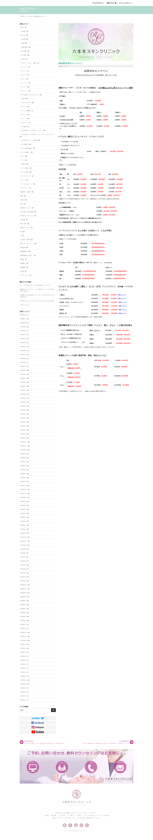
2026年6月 (23, 322)
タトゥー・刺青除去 (25, 110)
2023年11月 (23, 446)
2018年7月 (23, 696)
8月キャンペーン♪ (25, 305)
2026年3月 (23, 334)
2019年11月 (23, 636)
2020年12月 (23, 584)
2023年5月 (23, 469)
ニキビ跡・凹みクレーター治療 (28, 140)
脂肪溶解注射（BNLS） (26, 255)
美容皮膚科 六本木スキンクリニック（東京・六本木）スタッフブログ (34, 3)
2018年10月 (23, 684)
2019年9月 (23, 644)
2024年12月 (23, 394)
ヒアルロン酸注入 (25, 152)
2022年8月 (23, 505)
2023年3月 (23, 477)
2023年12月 (23, 442)
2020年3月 (23, 620)
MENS (22, 27)
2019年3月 (23, 664)
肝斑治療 (22, 247)
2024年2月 (23, 434)
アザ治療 (22, 59)
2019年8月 (23, 648)
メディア (22, 180)
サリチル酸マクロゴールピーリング (29, 94)
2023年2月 (23, 481)
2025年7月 (23, 366)
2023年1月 (23, 485)
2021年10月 (23, 545)
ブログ (22, 160)
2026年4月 (23, 330)
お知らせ (22, 35)
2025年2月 (23, 386)
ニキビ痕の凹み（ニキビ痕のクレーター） (31, 130)
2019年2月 (23, 668)
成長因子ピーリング (25, 207)
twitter (38, 718)
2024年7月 (23, 414)
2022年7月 (23, 509)
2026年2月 (23, 338)
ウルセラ (22, 79)
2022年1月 (23, 533)
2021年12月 (23, 537)
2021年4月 (23, 569)
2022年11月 (23, 493)
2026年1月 (23, 342)
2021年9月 (23, 549)
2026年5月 (23, 326)
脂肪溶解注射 (23, 251)
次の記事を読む (106, 742)
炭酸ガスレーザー (25, 227)
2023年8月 (23, 457)
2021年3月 (23, 573)
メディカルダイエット (26, 184)
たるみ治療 (23, 51)
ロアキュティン (24, 188)
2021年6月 (23, 561)
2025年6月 (23, 370)
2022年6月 (23, 513)
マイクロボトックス (25, 176)
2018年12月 (23, 676)
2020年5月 (23, 612)
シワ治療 (22, 98)
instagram (38, 727)
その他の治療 (23, 47)
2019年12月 (23, 632)
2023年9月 (23, 454)
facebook (38, 723)
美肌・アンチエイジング (26, 243)
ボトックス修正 (24, 168)
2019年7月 (23, 652)
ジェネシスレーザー (25, 102)
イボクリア (23, 71)
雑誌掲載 (22, 267)
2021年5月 (23, 565)
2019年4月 (23, 660)
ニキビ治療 (23, 126)
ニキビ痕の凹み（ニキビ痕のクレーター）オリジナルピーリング (37, 134)
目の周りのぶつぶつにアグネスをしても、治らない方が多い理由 (37, 301)
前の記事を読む (44, 742)
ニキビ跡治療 (23, 144)
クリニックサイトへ (125, 3)
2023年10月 (23, 450)
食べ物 (22, 271)
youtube (38, 732)
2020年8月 (23, 600)
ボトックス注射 (24, 172)
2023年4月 (23, 473)
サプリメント (23, 90)
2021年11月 (23, 541)
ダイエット (23, 114)
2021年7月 (23, 557)
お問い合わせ (120, 762)
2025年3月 (23, 382)
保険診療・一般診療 (25, 192)
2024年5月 (23, 422)
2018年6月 (23, 700)
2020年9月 (23, 596)
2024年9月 (23, 406)
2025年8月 (23, 362)
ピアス (22, 156)
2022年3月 (23, 525)
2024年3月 (23, 430)
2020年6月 (23, 608)
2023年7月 (23, 461)
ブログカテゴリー (98, 3)
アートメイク (23, 67)
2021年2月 (23, 577)
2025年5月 (23, 374)
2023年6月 (23, 465)
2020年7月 (23, 604)
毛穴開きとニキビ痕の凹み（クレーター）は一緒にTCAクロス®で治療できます (37, 296)
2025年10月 (23, 354)
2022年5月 (23, 517)
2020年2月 (23, 624)
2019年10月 (23, 640)
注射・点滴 (23, 223)
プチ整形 (22, 164)
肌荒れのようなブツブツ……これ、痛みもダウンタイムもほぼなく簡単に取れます (37, 290)
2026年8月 (23, 315)
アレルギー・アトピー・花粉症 (28, 63)
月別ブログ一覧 (111, 3)
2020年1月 (23, 628)
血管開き (22, 263)
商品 (21, 203)
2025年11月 (23, 350)
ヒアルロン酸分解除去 (26, 148)
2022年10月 (23, 497)
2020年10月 (23, 592)
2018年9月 (23, 688)
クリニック (23, 87)
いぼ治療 (22, 31)
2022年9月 (23, 501)
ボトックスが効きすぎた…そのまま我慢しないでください (35, 285)
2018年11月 (23, 680)
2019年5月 (23, 656)
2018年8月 (23, 692)
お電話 (91, 762)
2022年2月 (23, 529)
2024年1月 (23, 438)
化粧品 (22, 199)
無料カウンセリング (62, 763)
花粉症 (22, 259)
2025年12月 (23, 346)
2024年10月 (23, 402)
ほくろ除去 (23, 55)
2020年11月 (23, 588)
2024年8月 (23, 410)
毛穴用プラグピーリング (26, 215)
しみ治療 (22, 39)
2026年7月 (23, 318)
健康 (21, 196)
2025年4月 (23, 378)
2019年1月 (23, 672)
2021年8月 (23, 553)
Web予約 (32, 762)
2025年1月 (23, 390)
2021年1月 (23, 581)
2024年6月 (23, 418)
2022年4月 (23, 521)
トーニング (23, 118)
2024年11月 (23, 398)
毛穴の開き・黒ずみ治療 (26, 211)
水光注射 (22, 219)
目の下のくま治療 (25, 239)
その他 (22, 43)
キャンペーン (23, 83)
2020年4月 (23, 616)
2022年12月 (23, 489)
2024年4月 (23, 426)
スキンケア (23, 106)
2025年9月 (23, 358)
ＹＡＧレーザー (24, 275)
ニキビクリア (23, 122)
